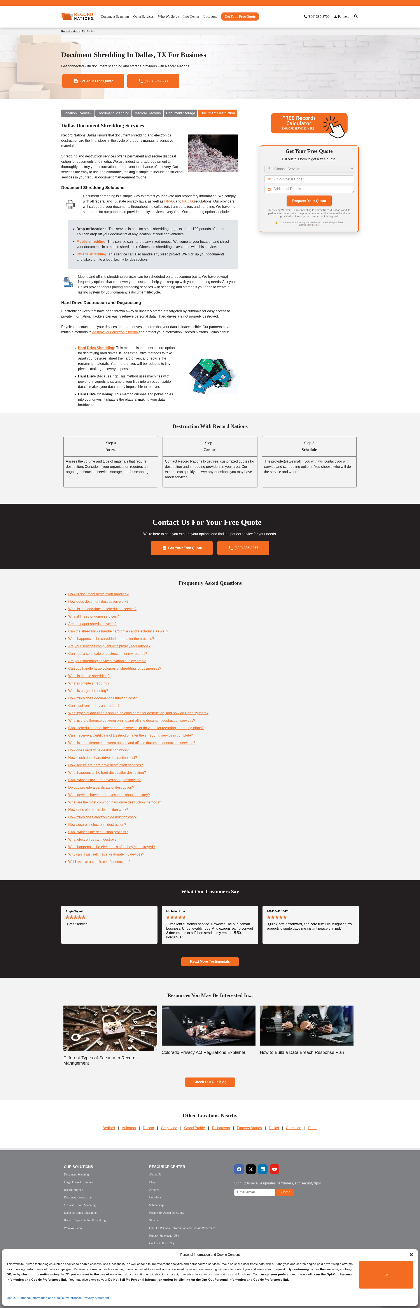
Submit (284, 1192)
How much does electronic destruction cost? (102, 817)
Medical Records (148, 113)
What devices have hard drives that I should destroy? (109, 795)
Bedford (109, 1128)
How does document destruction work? (98, 601)
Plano (312, 1128)
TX (83, 31)
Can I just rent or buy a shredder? (94, 705)
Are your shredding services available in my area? (107, 661)
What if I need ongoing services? (93, 616)
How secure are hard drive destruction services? (105, 765)
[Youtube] (274, 1169)
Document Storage (180, 113)
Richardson (221, 1128)
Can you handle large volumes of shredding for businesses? (114, 668)
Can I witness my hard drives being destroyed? (104, 780)
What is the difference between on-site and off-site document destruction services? (131, 720)
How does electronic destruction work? (98, 810)
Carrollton (293, 1128)
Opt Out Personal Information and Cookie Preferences (44, 1297)
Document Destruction (217, 113)
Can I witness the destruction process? (98, 832)
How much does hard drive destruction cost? (102, 758)
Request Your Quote (309, 201)
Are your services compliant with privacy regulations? (109, 646)
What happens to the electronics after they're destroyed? (111, 847)
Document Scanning (113, 113)
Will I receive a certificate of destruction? (99, 862)
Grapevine (169, 1128)
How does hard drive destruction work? (98, 750)
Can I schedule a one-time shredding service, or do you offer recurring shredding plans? (136, 728)
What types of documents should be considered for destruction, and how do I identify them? (138, 713)
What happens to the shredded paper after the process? (111, 639)
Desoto (148, 1128)
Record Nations (70, 31)
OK (386, 1275)
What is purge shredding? (88, 691)
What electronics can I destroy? (92, 839)
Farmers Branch (249, 1128)
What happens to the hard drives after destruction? (107, 772)
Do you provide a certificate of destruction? (101, 787)
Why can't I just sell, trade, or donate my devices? (106, 854)
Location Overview (77, 113)
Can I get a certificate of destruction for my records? (107, 653)
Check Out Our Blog (210, 1082)
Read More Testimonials (210, 961)
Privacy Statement (96, 1297)
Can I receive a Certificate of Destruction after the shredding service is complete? (130, 735)
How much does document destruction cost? (102, 698)
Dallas (274, 1128)
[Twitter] (251, 1169)
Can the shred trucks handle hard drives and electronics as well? (118, 631)
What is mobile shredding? (89, 676)
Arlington (129, 1128)
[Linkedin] (263, 1169)
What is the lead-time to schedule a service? (102, 609)
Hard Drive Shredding (96, 348)
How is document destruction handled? (98, 594)
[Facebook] (239, 1169)
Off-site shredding (91, 254)
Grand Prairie (194, 1128)
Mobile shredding (91, 241)
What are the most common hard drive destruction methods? (114, 802)
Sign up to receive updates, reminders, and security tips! (277, 1183)
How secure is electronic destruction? (97, 824)
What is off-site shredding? (88, 683)
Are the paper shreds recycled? (92, 624)
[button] (411, 1254)
